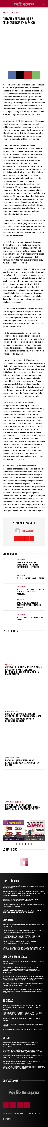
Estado (9, 665)
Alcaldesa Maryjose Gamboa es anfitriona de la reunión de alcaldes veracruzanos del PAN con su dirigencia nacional (23, 717)
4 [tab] (25, 844)
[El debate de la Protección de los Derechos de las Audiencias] (9, 590)
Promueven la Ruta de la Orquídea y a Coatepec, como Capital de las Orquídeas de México (22, 1014)
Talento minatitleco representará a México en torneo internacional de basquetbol (22, 931)
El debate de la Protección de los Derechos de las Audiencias (30, 591)
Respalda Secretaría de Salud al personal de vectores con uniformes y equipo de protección (23, 1051)
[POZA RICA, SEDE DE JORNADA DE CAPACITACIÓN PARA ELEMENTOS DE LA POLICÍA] (24, 741)
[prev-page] (4, 858)
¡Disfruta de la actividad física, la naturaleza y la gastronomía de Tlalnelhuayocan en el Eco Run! (23, 948)
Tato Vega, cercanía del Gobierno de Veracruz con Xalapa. (29, 605)
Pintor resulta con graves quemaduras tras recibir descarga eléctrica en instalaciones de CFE (22, 807)
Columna (15, 12)
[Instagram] (21, 538)
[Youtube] (31, 538)
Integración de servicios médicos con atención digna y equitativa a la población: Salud (22, 1056)
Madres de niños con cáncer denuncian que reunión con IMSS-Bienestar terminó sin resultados (20, 1044)
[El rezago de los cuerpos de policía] (9, 617)
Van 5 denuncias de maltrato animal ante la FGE (22, 1030)
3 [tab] (22, 844)
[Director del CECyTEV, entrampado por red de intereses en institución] (9, 563)
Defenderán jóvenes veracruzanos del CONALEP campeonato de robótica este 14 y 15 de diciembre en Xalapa (23, 991)
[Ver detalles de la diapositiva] (13, 830)
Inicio (5, 12)
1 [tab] (16, 844)
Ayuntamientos (13, 758)
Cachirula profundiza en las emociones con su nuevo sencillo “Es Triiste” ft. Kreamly (22, 911)
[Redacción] (18, 530)
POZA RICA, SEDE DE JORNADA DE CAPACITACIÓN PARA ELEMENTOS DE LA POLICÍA (22, 763)
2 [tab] (19, 844)
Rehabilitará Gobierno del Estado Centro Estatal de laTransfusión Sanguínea (24, 1068)
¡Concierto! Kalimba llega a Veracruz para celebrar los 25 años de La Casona (20, 900)
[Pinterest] (28, 75)
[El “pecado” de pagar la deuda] (9, 577)
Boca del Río (11, 711)
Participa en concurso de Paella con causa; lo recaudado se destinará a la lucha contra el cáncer (22, 1007)
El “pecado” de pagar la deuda (30, 578)
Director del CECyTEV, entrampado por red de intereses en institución (28, 564)
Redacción (27, 530)
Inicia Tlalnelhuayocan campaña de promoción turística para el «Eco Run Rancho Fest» (22, 937)
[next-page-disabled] (8, 858)
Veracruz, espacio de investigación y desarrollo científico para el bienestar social (23, 984)
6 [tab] (31, 844)
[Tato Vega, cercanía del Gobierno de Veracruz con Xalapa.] (9, 604)
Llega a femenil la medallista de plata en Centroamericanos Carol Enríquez (19, 942)
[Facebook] (12, 75)
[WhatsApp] (36, 75)
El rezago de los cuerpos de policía (30, 618)
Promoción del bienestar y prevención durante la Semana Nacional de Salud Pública (24, 1062)
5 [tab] (28, 844)
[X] (20, 75)
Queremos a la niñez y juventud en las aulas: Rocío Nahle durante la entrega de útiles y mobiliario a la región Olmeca (23, 671)
